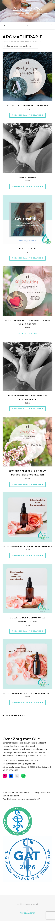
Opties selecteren (27, 333)
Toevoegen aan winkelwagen (27, 115)
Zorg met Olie (27, 9)
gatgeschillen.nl (32, 799)
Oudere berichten (14, 715)
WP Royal (34, 904)
